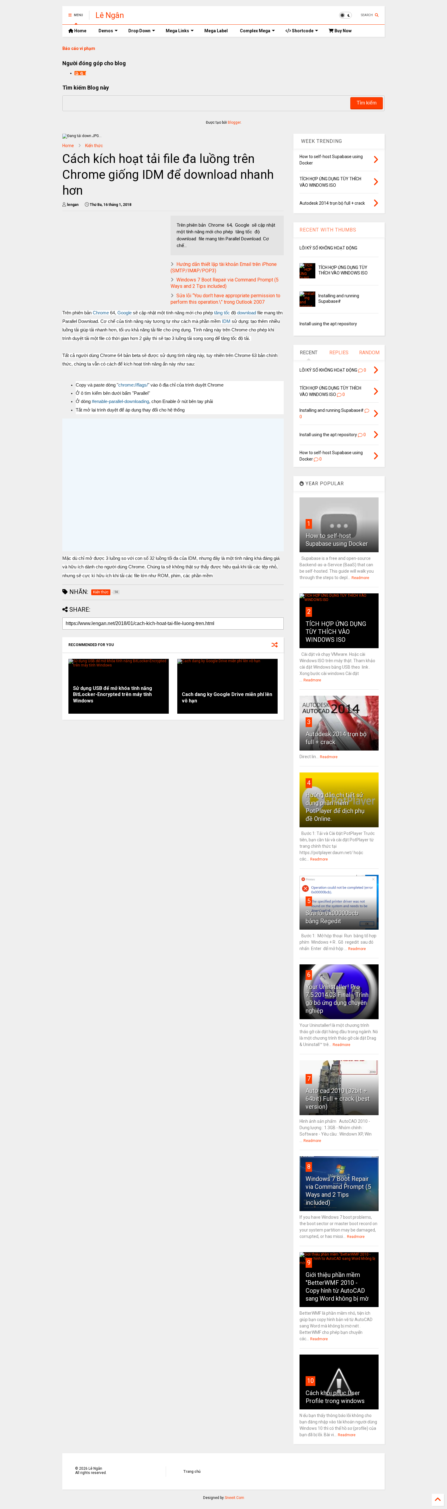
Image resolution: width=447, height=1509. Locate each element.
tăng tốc (222, 312)
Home (79, 30)
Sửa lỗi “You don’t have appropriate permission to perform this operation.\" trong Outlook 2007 (225, 299)
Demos (106, 30)
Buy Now (343, 30)
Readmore (360, 578)
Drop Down (139, 30)
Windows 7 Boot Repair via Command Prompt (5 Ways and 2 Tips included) (225, 283)
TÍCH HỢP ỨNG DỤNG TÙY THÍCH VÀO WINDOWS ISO (336, 631)
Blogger (234, 122)
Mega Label (216, 30)
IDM (226, 321)
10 (310, 1380)
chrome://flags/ (133, 385)
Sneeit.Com (234, 1498)
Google (124, 312)
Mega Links (177, 30)
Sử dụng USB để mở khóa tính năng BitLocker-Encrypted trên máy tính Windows (112, 694)
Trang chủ (192, 1471)
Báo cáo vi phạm (78, 48)
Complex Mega (255, 30)
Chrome (101, 312)
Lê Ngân (109, 15)
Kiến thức (94, 145)
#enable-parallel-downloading (120, 401)
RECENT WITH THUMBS (328, 230)
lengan (80, 73)
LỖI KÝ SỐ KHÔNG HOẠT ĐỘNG (328, 248)
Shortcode (302, 30)
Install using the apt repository (328, 323)
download (246, 312)
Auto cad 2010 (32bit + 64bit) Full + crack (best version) (338, 1098)
